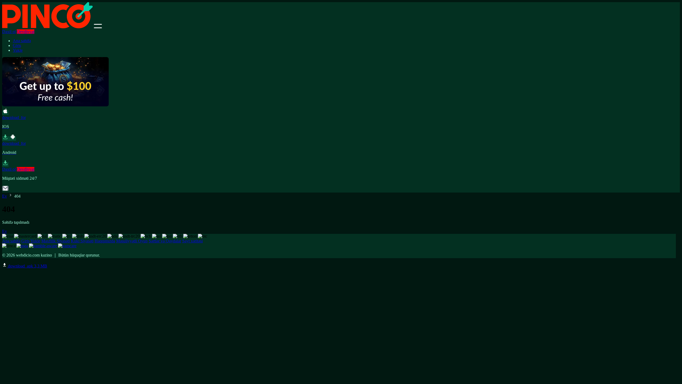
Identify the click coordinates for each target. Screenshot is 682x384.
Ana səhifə (22, 40)
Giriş (17, 45)
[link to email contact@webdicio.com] (5, 190)
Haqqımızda (105, 241)
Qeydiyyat (25, 31)
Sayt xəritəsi (192, 241)
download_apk (27, 266)
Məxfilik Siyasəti (55, 241)
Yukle (18, 50)
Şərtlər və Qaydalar (165, 241)
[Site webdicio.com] (47, 27)
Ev (4, 196)
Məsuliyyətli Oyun (132, 241)
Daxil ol (9, 31)
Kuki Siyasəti (82, 241)
